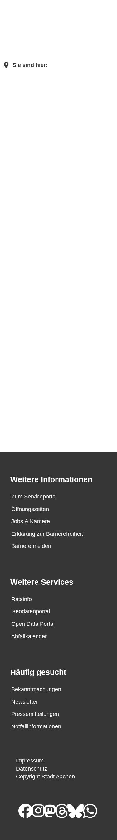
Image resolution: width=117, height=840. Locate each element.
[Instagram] (42, 810)
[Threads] (65, 810)
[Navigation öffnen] (106, 15)
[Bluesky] (79, 810)
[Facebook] (29, 810)
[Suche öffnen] (88, 15)
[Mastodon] (53, 810)
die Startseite (55, 157)
